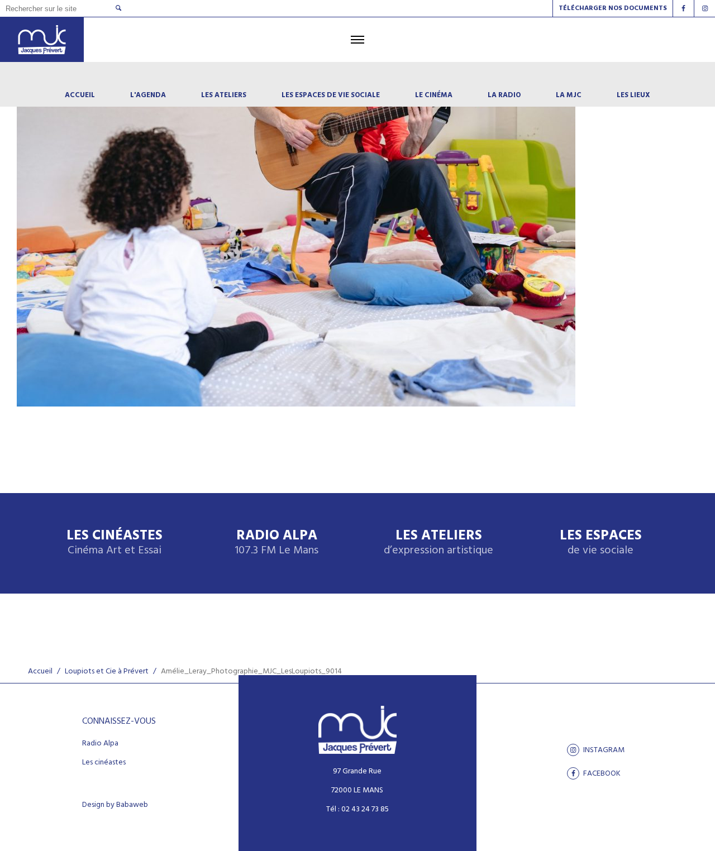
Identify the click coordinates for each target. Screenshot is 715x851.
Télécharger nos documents (613, 8)
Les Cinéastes (114, 543)
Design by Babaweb (115, 805)
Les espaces (601, 543)
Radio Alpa (276, 543)
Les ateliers (438, 543)
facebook (601, 773)
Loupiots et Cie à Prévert (107, 671)
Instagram (603, 750)
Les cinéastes (104, 763)
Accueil (40, 671)
